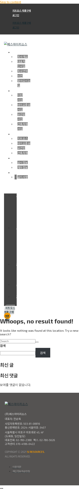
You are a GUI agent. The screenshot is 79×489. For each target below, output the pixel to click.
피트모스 (22, 138)
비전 (20, 76)
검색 (3, 345)
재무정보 (22, 167)
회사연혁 (22, 71)
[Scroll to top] (1, 488)
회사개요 (22, 56)
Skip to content (10, 2)
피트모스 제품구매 (21, 10)
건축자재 (22, 153)
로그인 (15, 15)
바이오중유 (23, 143)
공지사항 (22, 177)
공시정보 (22, 162)
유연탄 (21, 148)
